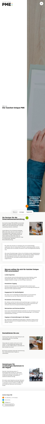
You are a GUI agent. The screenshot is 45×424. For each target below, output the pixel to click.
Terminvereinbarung (9, 404)
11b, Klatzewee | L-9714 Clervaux (11, 397)
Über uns (15, 212)
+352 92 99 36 (7, 400)
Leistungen (21, 212)
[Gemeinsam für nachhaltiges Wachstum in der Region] (36, 374)
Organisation (29, 212)
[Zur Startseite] (7, 4)
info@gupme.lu (7, 402)
